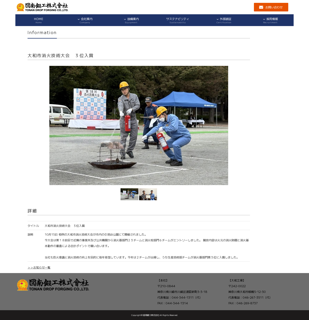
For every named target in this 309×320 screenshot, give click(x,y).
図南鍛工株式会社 (151, 315)
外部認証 (224, 20)
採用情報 (270, 20)
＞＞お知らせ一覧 (39, 267)
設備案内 (132, 20)
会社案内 (86, 20)
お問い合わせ (274, 7)
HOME (38, 20)
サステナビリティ (177, 20)
